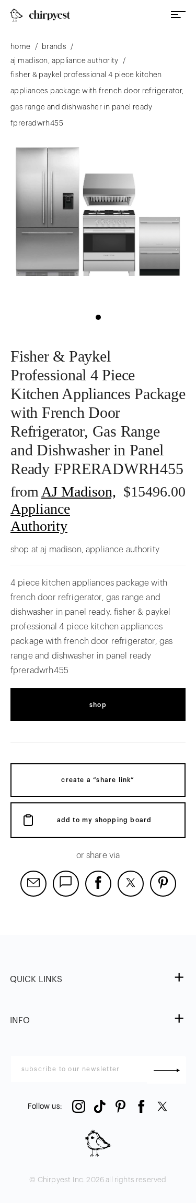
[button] (98, 317)
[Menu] (178, 15)
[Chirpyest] (40, 15)
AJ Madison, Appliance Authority (63, 508)
